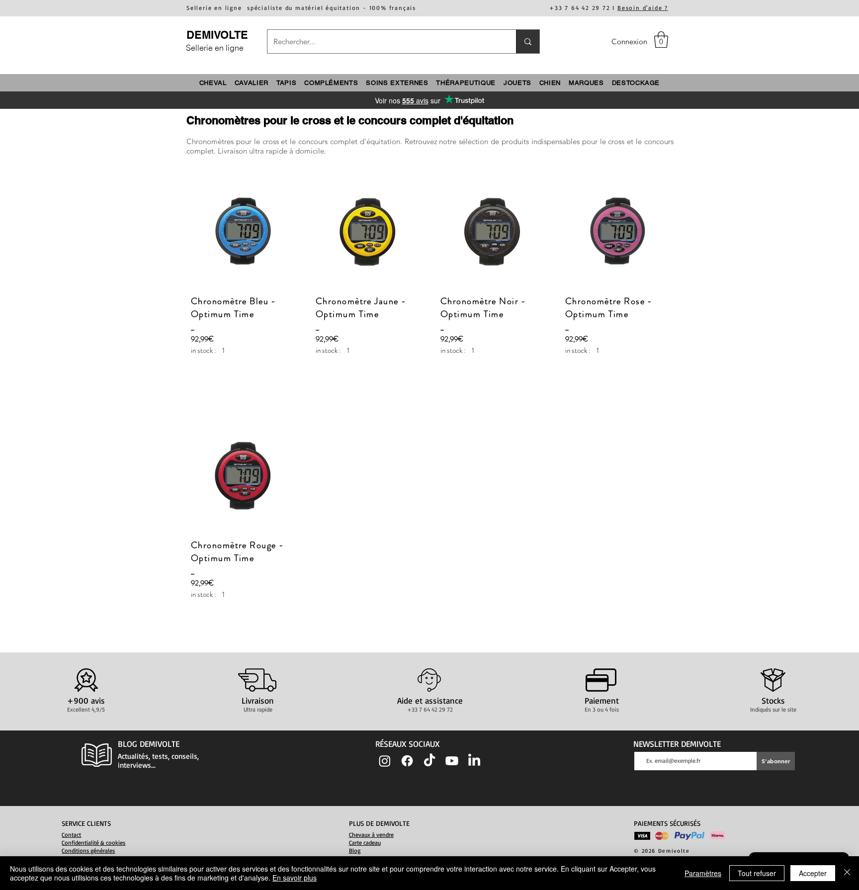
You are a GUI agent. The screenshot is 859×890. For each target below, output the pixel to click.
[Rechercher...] (527, 41)
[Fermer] (847, 873)
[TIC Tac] (429, 760)
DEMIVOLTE (217, 34)
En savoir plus (294, 878)
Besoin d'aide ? (642, 7)
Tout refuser (757, 873)
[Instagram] (384, 760)
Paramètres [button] (703, 873)
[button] (661, 39)
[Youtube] (451, 760)
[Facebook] (407, 760)
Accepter (813, 873)
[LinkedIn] (474, 760)
